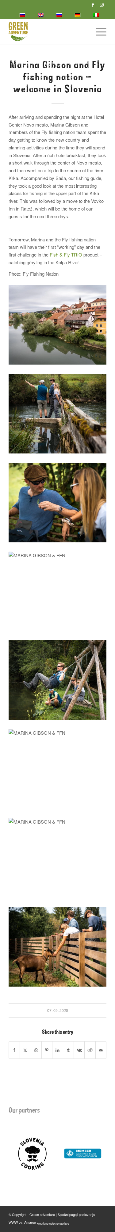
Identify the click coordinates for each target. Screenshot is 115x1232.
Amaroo (46, 1222)
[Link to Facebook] (93, 5)
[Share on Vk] (79, 1050)
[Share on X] (25, 1050)
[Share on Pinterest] (47, 1050)
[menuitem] (98, 31)
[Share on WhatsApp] (36, 1050)
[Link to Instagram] (101, 5)
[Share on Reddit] (90, 1050)
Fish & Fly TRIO (66, 254)
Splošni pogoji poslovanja (76, 1214)
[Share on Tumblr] (68, 1050)
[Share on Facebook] (14, 1050)
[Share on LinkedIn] (57, 1050)
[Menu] (98, 31)
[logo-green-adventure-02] (48, 31)
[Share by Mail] (101, 1050)
